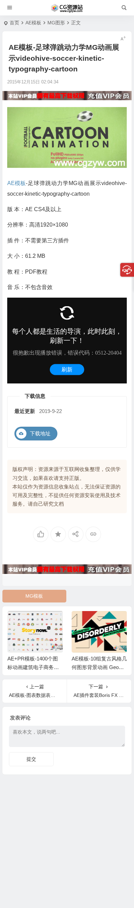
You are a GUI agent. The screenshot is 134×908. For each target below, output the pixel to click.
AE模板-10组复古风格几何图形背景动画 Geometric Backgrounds (99, 667)
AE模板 (33, 22)
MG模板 (34, 596)
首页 (14, 22)
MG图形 (56, 22)
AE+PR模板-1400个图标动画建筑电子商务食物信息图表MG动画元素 (34, 667)
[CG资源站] (67, 8)
